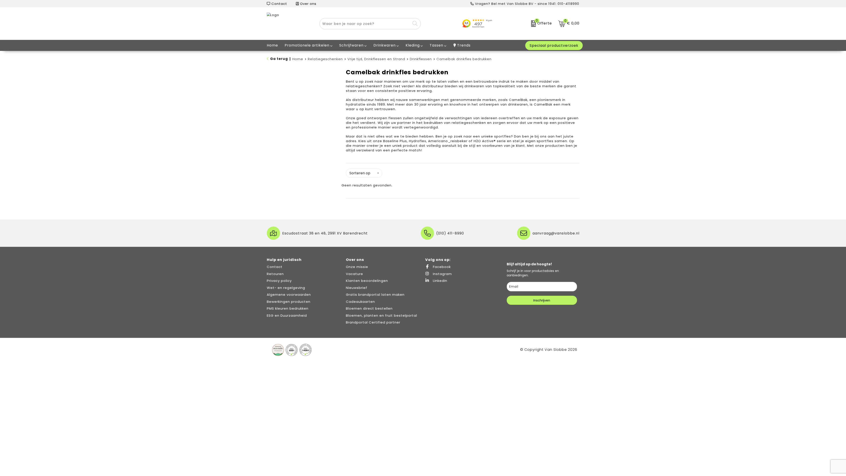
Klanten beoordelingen (367, 280)
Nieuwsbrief (356, 287)
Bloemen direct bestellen (369, 308)
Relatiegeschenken (325, 59)
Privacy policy (279, 280)
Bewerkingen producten (288, 301)
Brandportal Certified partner (373, 322)
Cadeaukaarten (360, 301)
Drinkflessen (421, 59)
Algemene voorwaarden (289, 294)
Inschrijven (541, 300)
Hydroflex (417, 141)
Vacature (354, 273)
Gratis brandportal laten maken (375, 294)
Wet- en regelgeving (286, 287)
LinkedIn (439, 280)
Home (297, 59)
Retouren (275, 273)
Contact (278, 3)
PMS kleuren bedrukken (287, 308)
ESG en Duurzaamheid (287, 315)
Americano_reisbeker (448, 141)
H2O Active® (485, 141)
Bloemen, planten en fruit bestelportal (381, 315)
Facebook (441, 266)
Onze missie (357, 266)
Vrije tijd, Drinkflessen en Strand (376, 59)
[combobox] (365, 23)
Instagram (442, 273)
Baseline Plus (395, 141)
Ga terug (279, 58)
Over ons (307, 3)
